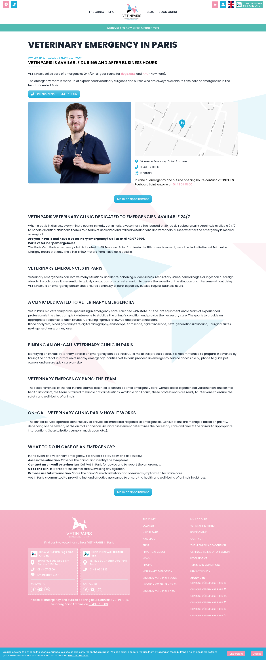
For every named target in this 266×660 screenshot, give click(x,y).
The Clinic (149, 519)
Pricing (147, 565)
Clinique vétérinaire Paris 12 (208, 602)
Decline (257, 653)
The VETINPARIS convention (208, 545)
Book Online (198, 532)
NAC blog (149, 539)
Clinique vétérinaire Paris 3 (208, 615)
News (146, 558)
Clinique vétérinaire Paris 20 (208, 596)
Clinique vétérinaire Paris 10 (208, 609)
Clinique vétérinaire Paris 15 (208, 589)
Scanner (148, 526)
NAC (145, 74)
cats (132, 74)
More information (78, 655)
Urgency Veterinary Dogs (160, 578)
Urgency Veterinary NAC (159, 591)
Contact (196, 539)
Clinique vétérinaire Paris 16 (208, 583)
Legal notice (198, 558)
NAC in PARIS (150, 532)
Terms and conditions (205, 565)
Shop (146, 545)
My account (199, 519)
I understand (236, 653)
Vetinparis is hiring (202, 526)
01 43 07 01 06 (182, 184)
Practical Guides (154, 552)
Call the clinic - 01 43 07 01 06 (56, 94)
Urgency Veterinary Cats (160, 584)
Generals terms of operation (210, 552)
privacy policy (200, 571)
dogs (124, 74)
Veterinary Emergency (157, 571)
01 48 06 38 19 (98, 569)
